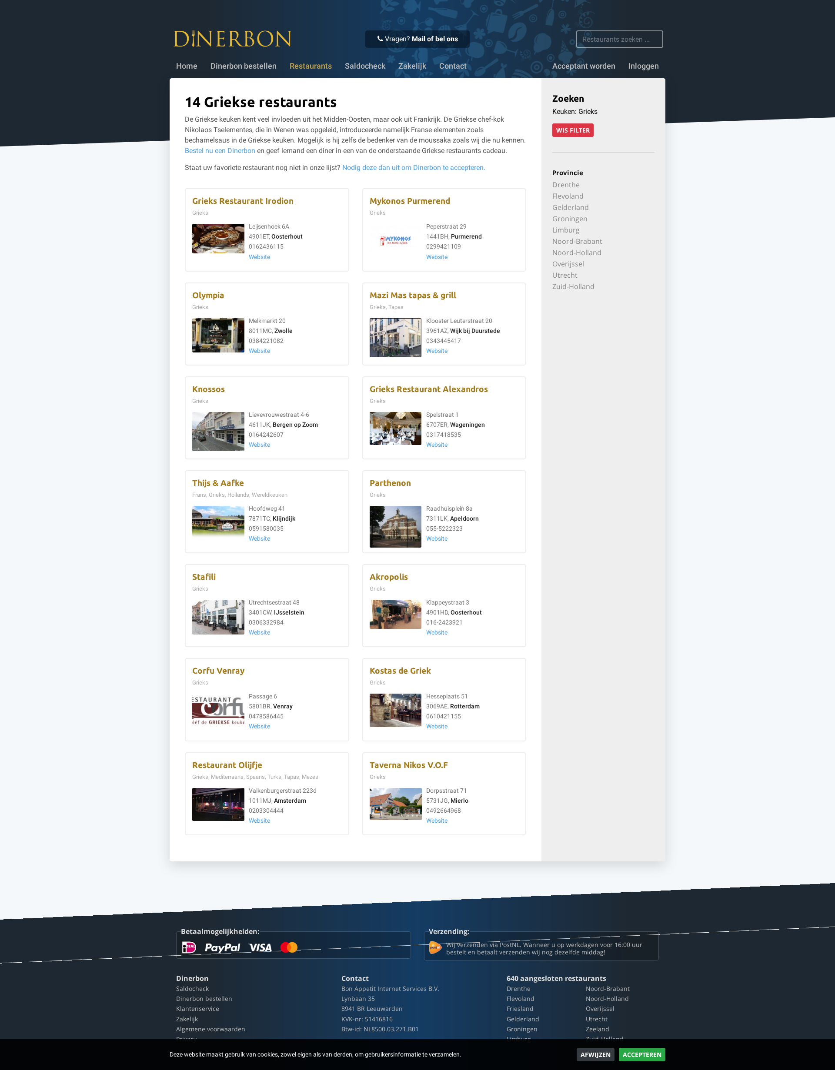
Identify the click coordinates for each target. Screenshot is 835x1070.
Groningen (570, 218)
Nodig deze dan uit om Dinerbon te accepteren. (413, 167)
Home (186, 66)
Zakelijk (412, 66)
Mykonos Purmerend (410, 201)
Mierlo (459, 800)
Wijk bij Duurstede (475, 331)
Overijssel (568, 264)
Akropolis (389, 577)
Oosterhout (287, 236)
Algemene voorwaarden (210, 1029)
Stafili (204, 577)
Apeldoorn (464, 518)
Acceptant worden (583, 66)
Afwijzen (596, 1054)
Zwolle (283, 331)
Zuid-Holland (573, 286)
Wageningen (467, 425)
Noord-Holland (576, 252)
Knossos (208, 389)
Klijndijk (284, 518)
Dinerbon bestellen (243, 66)
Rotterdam (465, 706)
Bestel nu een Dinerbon (220, 150)
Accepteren (642, 1054)
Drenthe (566, 184)
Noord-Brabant (577, 241)
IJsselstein (289, 612)
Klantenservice (197, 1008)
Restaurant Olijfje (227, 765)
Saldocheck (365, 66)
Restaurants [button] (311, 66)
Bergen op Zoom (295, 425)
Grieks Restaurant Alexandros (429, 389)
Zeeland (597, 1029)
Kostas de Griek (400, 670)
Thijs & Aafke (218, 483)
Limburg (566, 230)
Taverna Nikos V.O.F (409, 765)
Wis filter (573, 130)
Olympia (208, 295)
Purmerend (466, 236)
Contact (453, 66)
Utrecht (565, 275)
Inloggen (643, 66)
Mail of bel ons (435, 39)
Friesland (520, 1008)
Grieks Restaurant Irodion (243, 201)
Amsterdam (290, 800)
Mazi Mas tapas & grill (413, 295)
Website (259, 257)
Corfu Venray (218, 670)
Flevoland (568, 196)
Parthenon (390, 483)
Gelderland (570, 207)
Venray (283, 706)
